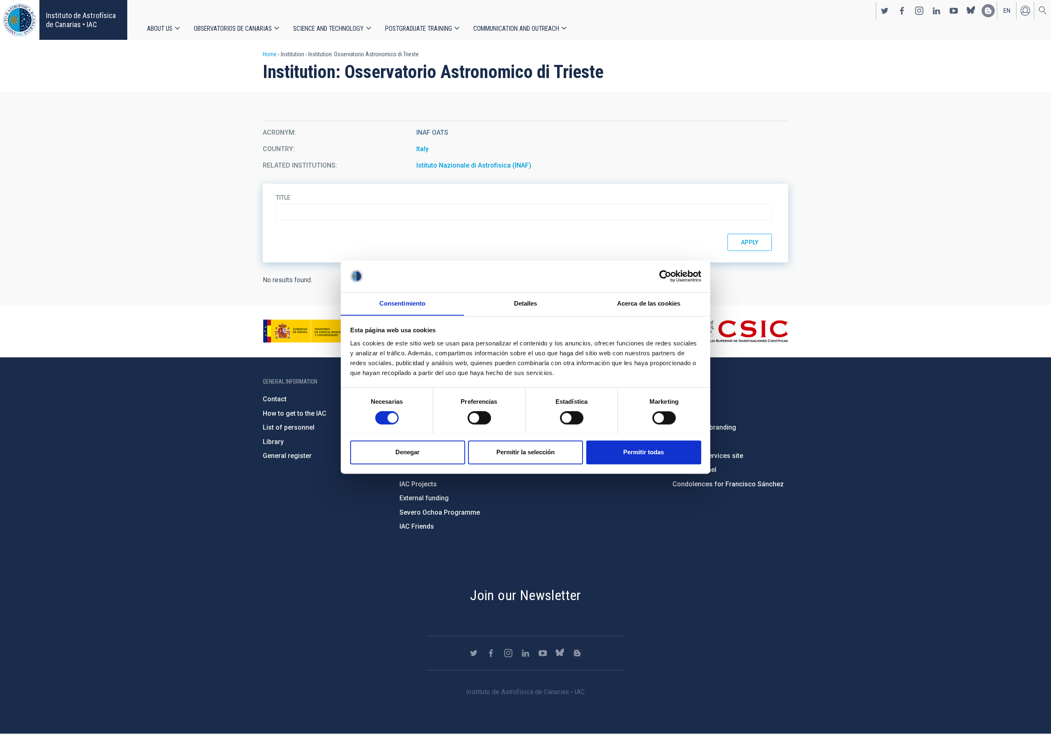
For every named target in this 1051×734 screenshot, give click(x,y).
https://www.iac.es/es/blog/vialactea (988, 10)
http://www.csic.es (743, 331)
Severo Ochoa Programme (439, 512)
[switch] (479, 417)
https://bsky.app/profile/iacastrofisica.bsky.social (971, 10)
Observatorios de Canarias (233, 28)
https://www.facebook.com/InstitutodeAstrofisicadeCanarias (902, 10)
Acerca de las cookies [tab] (648, 303)
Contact (275, 399)
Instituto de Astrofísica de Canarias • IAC (81, 20)
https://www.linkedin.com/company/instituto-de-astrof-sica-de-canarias (936, 10)
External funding (424, 498)
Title (283, 197)
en (1006, 10)
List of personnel (288, 427)
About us (159, 28)
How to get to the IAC (294, 413)
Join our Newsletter (525, 595)
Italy (422, 149)
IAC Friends (416, 526)
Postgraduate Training (418, 28)
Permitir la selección (525, 452)
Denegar (407, 452)
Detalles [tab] (525, 303)
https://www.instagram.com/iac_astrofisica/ (919, 10)
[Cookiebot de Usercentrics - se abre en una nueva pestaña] (665, 276)
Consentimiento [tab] (402, 303)
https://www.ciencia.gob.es (308, 331)
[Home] (19, 20)
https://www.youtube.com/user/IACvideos (953, 10)
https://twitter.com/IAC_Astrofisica (884, 10)
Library (273, 442)
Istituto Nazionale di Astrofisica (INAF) (473, 165)
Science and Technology (328, 28)
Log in (1025, 10)
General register (287, 456)
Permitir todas (643, 452)
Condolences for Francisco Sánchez (728, 484)
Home (270, 54)
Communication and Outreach (516, 28)
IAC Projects (418, 484)
